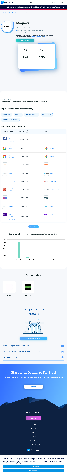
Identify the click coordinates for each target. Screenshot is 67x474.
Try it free (33, 386)
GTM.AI (42, 7)
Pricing (33, 428)
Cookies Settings (33, 470)
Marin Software (54, 189)
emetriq (11, 206)
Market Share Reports (34, 445)
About (34, 436)
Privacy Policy (17, 463)
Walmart (38, 36)
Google (52, 148)
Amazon (33, 36)
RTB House (12, 181)
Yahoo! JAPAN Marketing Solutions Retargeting (12, 216)
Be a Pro (33, 418)
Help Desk (33, 441)
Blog (33, 432)
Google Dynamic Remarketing (12, 148)
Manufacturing (6, 114)
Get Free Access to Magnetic (33, 338)
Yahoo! (52, 214)
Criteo (10, 165)
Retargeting (21, 12)
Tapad (10, 198)
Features (33, 424)
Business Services (46, 114)
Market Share (12, 12)
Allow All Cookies (33, 466)
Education (18, 114)
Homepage (4, 12)
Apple (45, 36)
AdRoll (10, 173)
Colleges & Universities (31, 114)
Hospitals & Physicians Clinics (10, 119)
